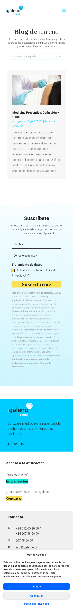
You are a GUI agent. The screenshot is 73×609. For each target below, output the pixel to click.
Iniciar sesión (17, 481)
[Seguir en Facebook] (29, 444)
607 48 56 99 (24, 540)
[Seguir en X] (8, 444)
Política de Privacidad (36, 603)
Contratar (14, 498)
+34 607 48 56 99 (27, 533)
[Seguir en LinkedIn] (22, 444)
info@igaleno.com (27, 547)
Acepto (36, 586)
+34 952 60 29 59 (27, 528)
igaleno (21, 121)
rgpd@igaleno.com (21, 355)
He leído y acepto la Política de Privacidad (34, 272)
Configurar (36, 595)
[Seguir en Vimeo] (15, 444)
